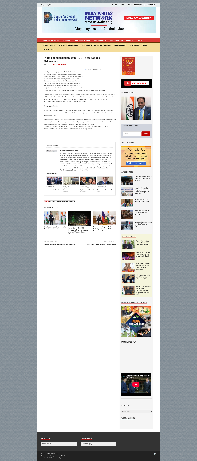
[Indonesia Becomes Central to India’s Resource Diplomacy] (127, 222)
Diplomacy (67, 40)
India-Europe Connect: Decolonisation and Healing (142, 212)
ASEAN (55, 201)
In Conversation (116, 40)
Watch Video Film (128, 342)
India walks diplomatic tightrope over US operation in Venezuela (87, 189)
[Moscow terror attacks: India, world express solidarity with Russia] (128, 252)
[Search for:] (136, 133)
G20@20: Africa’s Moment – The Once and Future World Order (105, 189)
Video (144, 45)
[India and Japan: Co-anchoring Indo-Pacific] (127, 199)
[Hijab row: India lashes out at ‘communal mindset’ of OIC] (128, 275)
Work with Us (149, 5)
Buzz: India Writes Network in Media (96, 45)
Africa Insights (49, 45)
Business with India (82, 40)
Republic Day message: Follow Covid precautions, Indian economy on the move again (143, 290)
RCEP (73, 201)
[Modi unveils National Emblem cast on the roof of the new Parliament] (128, 264)
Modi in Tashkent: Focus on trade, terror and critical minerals (143, 178)
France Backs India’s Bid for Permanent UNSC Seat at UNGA (142, 243)
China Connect (120, 45)
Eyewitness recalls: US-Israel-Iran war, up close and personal (71, 189)
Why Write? (134, 45)
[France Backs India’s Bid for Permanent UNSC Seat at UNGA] (128, 241)
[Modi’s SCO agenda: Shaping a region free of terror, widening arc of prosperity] (127, 188)
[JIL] (155, 453)
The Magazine (48, 50)
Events (139, 40)
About (121, 5)
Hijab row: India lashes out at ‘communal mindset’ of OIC (143, 277)
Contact (128, 5)
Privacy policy (57, 458)
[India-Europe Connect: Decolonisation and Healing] (127, 211)
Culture (129, 40)
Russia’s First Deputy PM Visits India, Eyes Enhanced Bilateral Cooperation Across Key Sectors (104, 229)
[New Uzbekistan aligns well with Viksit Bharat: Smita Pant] (55, 218)
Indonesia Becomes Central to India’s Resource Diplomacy (143, 224)
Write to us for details (47, 458)
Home (114, 5)
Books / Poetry (100, 40)
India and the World (51, 40)
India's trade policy (65, 201)
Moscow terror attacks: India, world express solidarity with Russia (143, 254)
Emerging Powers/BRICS (68, 45)
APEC (51, 201)
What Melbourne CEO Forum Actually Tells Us (52, 188)
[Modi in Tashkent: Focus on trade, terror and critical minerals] (127, 177)
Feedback (138, 5)
